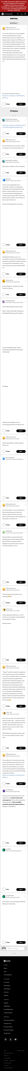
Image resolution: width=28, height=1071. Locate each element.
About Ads (6, 1060)
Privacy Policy (6, 1055)
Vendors (6, 995)
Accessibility (11, 1060)
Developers (7, 985)
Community (8, 14)
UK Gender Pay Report (8, 1068)
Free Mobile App (8, 1009)
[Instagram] (5, 1039)
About (5, 968)
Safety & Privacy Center (8, 1053)
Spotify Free (7, 1033)
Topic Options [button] (13, 23)
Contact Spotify (8, 1013)
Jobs (5, 971)
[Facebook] (15, 1039)
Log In (21, 14)
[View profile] (3, 28)
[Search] (18, 14)
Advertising (7, 989)
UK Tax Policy (6, 1065)
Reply (21, 104)
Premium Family (8, 1027)
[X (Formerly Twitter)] (10, 1039)
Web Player (7, 1006)
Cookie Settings (7, 1058)
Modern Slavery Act (7, 1063)
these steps (17, 8)
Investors (6, 992)
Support (6, 1003)
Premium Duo (7, 1023)
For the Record (8, 975)
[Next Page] (17, 115)
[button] (25, 28)
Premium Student (8, 1030)
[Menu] (25, 14)
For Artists (6, 982)
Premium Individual (9, 1020)
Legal (5, 1050)
